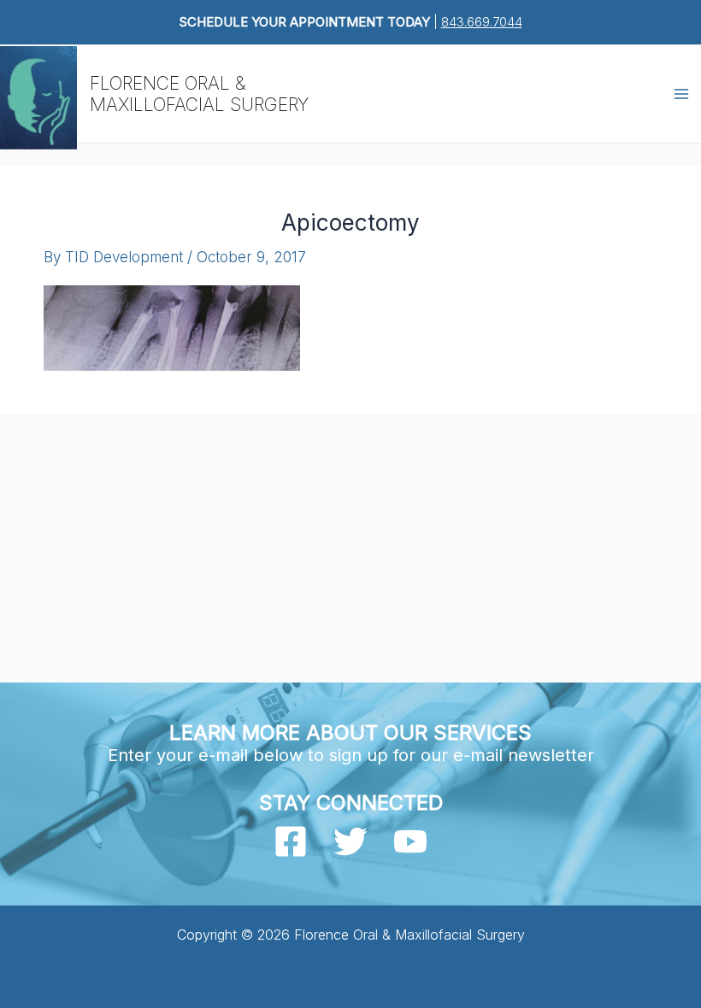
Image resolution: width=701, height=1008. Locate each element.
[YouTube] (410, 841)
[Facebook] (291, 841)
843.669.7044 (481, 22)
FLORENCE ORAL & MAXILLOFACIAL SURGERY (199, 94)
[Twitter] (350, 841)
